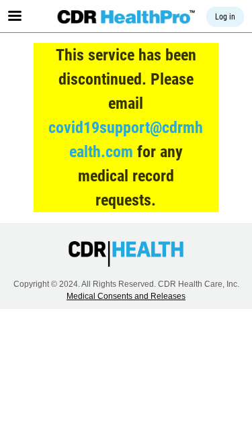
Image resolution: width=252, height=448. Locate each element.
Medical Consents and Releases (126, 296)
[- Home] (126, 17)
